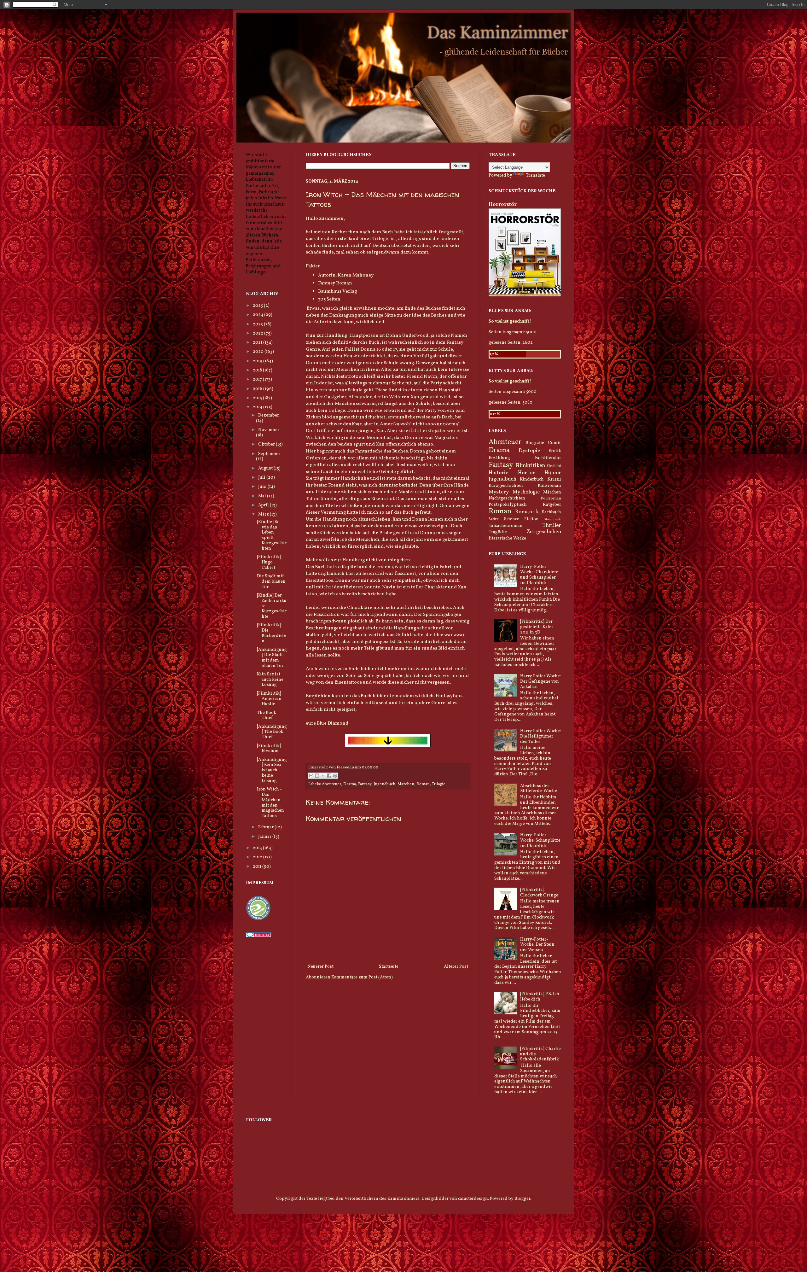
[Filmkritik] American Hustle (269, 699)
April (264, 505)
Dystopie (529, 450)
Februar (266, 827)
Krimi (554, 479)
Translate (535, 175)
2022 (258, 333)
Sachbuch (551, 512)
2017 (258, 379)
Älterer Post (456, 967)
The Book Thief (266, 715)
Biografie (534, 443)
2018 (258, 370)
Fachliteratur (548, 458)
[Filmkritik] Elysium (269, 748)
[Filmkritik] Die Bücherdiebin (272, 633)
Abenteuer (331, 784)
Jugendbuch (384, 784)
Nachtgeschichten (507, 498)
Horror (526, 472)
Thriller (552, 525)
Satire (494, 519)
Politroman (551, 498)
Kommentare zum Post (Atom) (362, 977)
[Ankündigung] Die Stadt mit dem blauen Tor (272, 657)
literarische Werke (507, 538)
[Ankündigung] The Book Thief (272, 732)
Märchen (406, 784)
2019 (258, 361)
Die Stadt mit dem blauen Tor (271, 581)
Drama (349, 784)
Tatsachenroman (506, 526)
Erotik (555, 451)
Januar (265, 837)
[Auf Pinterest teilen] (335, 776)
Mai (262, 496)
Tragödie (498, 532)
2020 (258, 352)
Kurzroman (549, 486)
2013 (258, 848)
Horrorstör (503, 204)
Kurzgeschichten (506, 486)
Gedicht (554, 466)
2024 (258, 315)
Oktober (267, 444)
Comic (554, 443)
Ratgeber (552, 505)
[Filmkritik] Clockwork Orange (539, 892)
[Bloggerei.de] (258, 936)
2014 (258, 407)
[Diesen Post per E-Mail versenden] (311, 776)
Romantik (527, 512)
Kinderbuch (532, 479)
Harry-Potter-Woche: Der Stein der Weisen (537, 944)
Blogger (522, 1199)
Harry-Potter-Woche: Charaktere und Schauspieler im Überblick (539, 575)
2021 (258, 343)
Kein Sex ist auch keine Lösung (270, 679)
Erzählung (499, 458)
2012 (258, 857)
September (269, 454)
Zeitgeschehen (543, 531)
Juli (262, 478)
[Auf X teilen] (323, 776)
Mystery (499, 492)
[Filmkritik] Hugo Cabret (269, 562)
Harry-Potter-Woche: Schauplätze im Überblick (540, 840)
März (264, 514)
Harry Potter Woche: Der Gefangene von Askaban (540, 681)
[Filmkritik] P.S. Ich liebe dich (539, 996)
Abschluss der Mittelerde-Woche (538, 788)
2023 (258, 324)
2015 (258, 398)
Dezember (268, 415)
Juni (263, 487)
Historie (498, 472)
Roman (423, 784)
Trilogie (438, 784)
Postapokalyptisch (508, 505)
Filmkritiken (530, 465)
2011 (257, 867)
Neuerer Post (320, 967)
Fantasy (364, 784)
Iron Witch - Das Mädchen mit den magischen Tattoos (270, 802)
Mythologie (526, 492)
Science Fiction (521, 519)
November (268, 430)
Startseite (388, 967)
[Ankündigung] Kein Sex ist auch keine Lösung (272, 770)
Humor (552, 472)
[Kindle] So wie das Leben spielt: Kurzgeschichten (272, 535)
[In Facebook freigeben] (329, 776)
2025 (258, 306)
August (266, 468)
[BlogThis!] (317, 776)
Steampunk (552, 519)
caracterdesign (473, 1199)
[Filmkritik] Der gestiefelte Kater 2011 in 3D (536, 627)
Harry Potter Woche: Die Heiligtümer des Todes (540, 736)
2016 (258, 389)
